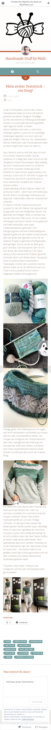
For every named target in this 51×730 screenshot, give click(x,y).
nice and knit (26, 649)
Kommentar (38, 702)
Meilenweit (24, 645)
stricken (23, 653)
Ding (8, 641)
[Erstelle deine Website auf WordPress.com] (25, 3)
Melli (9, 100)
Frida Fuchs (20, 641)
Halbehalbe (36, 641)
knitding (10, 645)
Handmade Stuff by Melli (25, 58)
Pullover (34, 254)
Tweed (8, 657)
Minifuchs (10, 649)
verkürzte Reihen (24, 657)
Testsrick (37, 653)
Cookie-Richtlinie (28, 719)
